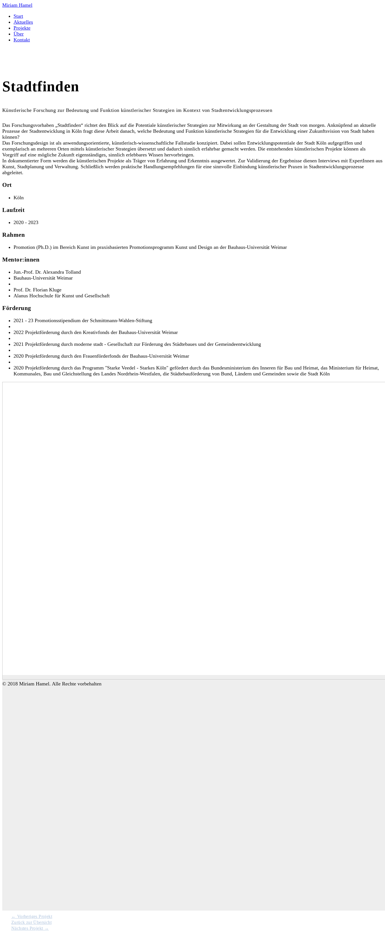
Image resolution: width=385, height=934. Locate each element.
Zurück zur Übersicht (31, 922)
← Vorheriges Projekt (31, 916)
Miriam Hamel (17, 5)
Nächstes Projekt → (30, 928)
